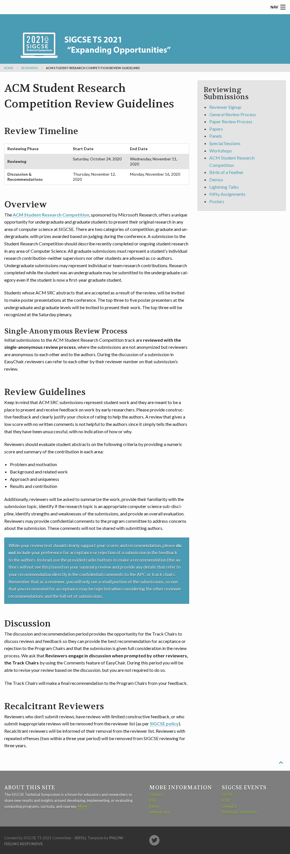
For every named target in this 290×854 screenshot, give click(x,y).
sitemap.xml (159, 812)
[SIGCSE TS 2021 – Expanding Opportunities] (103, 36)
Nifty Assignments (227, 194)
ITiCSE (227, 794)
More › (83, 806)
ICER (226, 800)
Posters (216, 201)
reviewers (29, 67)
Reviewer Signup (225, 107)
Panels (215, 136)
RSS (152, 800)
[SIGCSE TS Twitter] (154, 840)
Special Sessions (224, 143)
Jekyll (80, 838)
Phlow (116, 838)
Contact (156, 794)
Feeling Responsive (23, 844)
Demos (216, 179)
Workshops (220, 150)
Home (8, 67)
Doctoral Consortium (239, 812)
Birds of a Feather (226, 172)
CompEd (229, 806)
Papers (216, 128)
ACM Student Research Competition (51, 214)
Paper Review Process (230, 121)
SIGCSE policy (164, 723)
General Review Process (232, 114)
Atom (154, 806)
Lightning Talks (224, 187)
